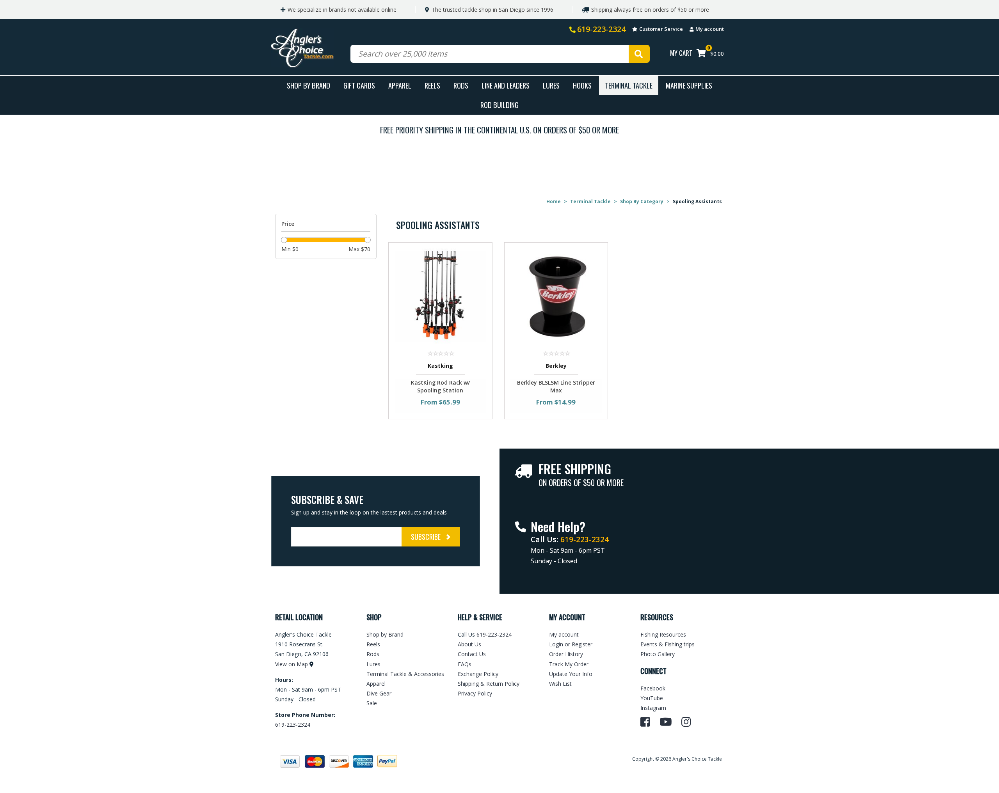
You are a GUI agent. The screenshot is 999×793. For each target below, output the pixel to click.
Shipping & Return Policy (488, 683)
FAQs (464, 664)
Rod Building (499, 104)
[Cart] (701, 54)
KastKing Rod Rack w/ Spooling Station (440, 386)
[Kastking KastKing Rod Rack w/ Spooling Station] (440, 296)
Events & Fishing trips (667, 644)
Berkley (556, 365)
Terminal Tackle (628, 85)
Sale (371, 703)
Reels (432, 85)
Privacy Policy (475, 693)
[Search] (639, 54)
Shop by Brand (385, 634)
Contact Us (472, 654)
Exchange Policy (478, 674)
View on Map (291, 664)
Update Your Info (570, 674)
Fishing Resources (663, 634)
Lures (551, 85)
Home (553, 201)
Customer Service (661, 28)
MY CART (681, 53)
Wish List (560, 683)
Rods (460, 85)
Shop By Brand (308, 85)
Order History (566, 654)
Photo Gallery (657, 654)
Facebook (652, 688)
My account (709, 28)
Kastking (440, 365)
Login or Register (570, 644)
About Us (469, 644)
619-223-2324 (601, 29)
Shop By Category (641, 201)
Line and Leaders (506, 85)
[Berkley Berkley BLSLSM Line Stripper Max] (556, 296)
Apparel (399, 85)
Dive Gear (378, 693)
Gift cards (359, 85)
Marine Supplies (689, 85)
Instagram (653, 707)
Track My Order (568, 664)
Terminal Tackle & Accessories (405, 674)
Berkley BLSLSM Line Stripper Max (556, 386)
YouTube (651, 698)
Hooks (582, 85)
